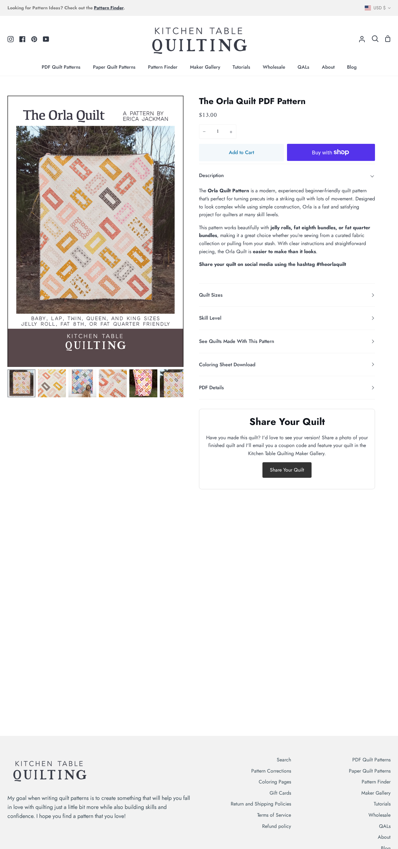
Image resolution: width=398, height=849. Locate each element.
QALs (385, 826)
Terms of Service (274, 815)
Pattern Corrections (271, 770)
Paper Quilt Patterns (370, 770)
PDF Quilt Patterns (371, 759)
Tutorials (382, 803)
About (384, 837)
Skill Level (210, 318)
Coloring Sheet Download (227, 364)
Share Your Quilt (287, 469)
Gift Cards (280, 793)
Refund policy (276, 826)
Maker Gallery (376, 793)
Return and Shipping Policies (261, 803)
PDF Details (211, 387)
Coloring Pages (275, 781)
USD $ (379, 8)
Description (211, 175)
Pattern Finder (376, 781)
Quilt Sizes (211, 295)
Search (284, 759)
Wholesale (379, 815)
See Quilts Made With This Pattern (236, 341)
